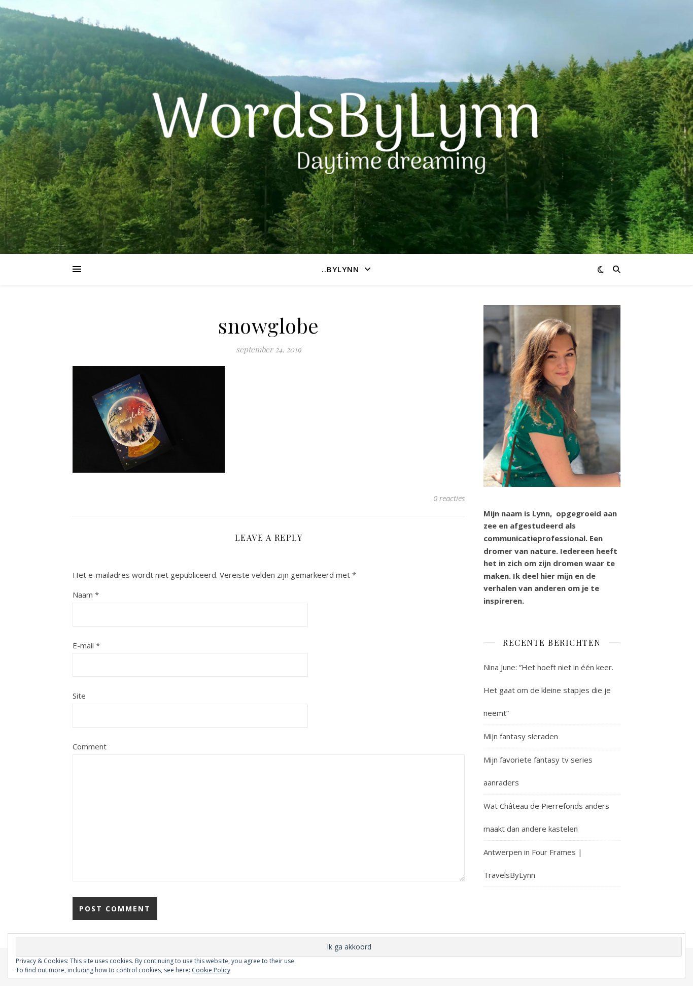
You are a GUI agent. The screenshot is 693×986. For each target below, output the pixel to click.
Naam (86, 594)
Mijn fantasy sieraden (520, 736)
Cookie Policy (211, 970)
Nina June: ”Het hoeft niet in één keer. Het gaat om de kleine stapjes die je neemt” (548, 690)
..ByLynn (340, 269)
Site (79, 696)
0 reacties (449, 498)
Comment (90, 746)
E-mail (86, 645)
